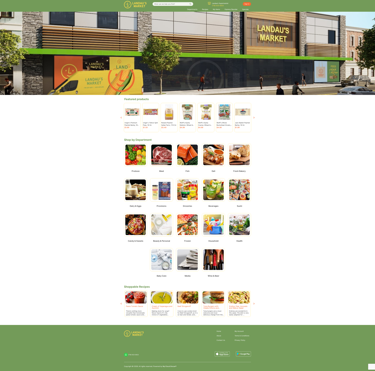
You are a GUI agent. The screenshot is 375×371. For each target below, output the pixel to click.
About (219, 335)
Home (219, 331)
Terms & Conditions (242, 335)
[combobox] (173, 4)
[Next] (254, 118)
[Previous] (121, 118)
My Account (239, 331)
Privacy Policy (240, 340)
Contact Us (221, 340)
